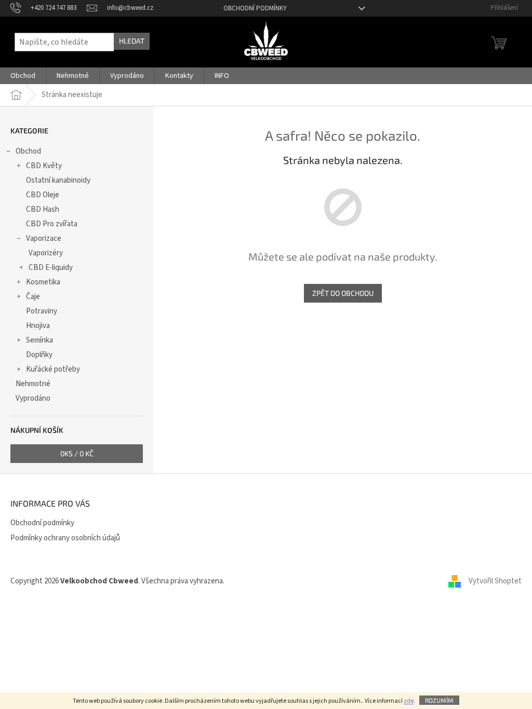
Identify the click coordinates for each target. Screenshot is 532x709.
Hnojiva (38, 325)
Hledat (131, 40)
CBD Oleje (42, 194)
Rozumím (439, 700)
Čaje (33, 296)
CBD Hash (42, 209)
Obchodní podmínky (255, 8)
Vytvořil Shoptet (495, 581)
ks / (77, 453)
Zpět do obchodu (343, 293)
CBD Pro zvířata (51, 224)
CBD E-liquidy (51, 267)
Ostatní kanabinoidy (58, 180)
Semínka (39, 340)
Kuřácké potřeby (53, 369)
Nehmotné (33, 383)
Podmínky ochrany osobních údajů (65, 538)
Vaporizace (43, 238)
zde (409, 701)
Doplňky (39, 354)
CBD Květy (44, 165)
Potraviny (41, 311)
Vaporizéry (46, 253)
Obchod (28, 151)
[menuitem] (23, 76)
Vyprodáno (33, 398)
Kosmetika (43, 282)
